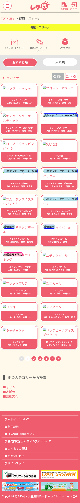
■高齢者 (9, 391)
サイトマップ (16, 463)
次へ (69, 76)
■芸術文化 (10, 396)
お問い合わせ (16, 456)
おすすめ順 (20, 62)
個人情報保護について (21, 434)
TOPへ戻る (8, 18)
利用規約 (13, 426)
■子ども (9, 387)
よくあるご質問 (17, 448)
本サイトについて (19, 419)
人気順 (60, 62)
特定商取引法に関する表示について (29, 441)
